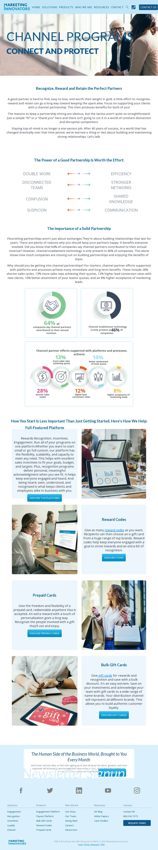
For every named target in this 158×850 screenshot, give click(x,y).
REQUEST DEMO (137, 823)
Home (36, 7)
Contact (117, 7)
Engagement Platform (48, 811)
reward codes (114, 530)
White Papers (101, 816)
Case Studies (101, 820)
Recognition (13, 816)
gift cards (105, 675)
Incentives (12, 820)
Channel (11, 829)
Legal (80, 844)
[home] (17, 9)
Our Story (70, 811)
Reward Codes (44, 825)
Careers (69, 825)
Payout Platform (45, 816)
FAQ (102, 844)
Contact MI (129, 811)
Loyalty (11, 825)
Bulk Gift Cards (44, 820)
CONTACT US (148, 7)
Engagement (14, 811)
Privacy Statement (91, 844)
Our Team (70, 816)
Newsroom (71, 829)
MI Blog (98, 811)
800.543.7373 (130, 816)
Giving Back (71, 820)
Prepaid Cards (43, 829)
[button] (48, 6)
